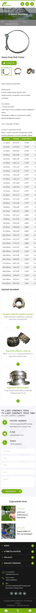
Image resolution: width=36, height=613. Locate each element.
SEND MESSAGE (10, 491)
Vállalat (8, 557)
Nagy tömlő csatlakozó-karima (18, 388)
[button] (33, 71)
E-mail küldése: (10, 572)
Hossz (6, 545)
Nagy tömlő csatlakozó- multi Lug (18, 351)
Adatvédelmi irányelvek (23, 605)
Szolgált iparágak (12, 563)
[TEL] (18, 610)
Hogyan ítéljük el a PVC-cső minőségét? (24, 533)
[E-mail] (6, 610)
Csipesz (24, 21)
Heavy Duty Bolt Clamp (11, 24)
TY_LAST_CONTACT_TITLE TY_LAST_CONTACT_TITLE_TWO (18, 411)
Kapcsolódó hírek (18, 501)
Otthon (2, 21)
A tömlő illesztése (13, 21)
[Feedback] (30, 610)
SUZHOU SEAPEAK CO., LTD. (18, 601)
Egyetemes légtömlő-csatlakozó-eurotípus (18, 314)
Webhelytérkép (11, 605)
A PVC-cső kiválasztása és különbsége (22, 514)
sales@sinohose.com (12, 574)
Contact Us (10, 63)
